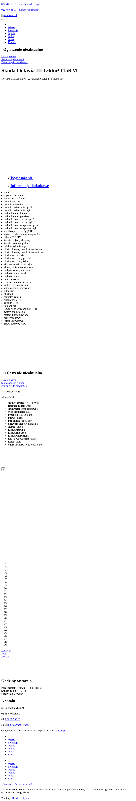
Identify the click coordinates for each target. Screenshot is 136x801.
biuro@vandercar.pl (29, 4)
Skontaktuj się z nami (12, 59)
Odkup (11, 36)
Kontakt (12, 42)
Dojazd (5, 656)
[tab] (71, 178)
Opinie (11, 33)
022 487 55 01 (9, 4)
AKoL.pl (60, 730)
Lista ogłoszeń (8, 56)
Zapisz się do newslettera (14, 62)
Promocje (13, 30)
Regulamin (8, 784)
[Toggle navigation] (2, 19)
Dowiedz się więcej (22, 798)
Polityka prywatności (24, 784)
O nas (11, 39)
